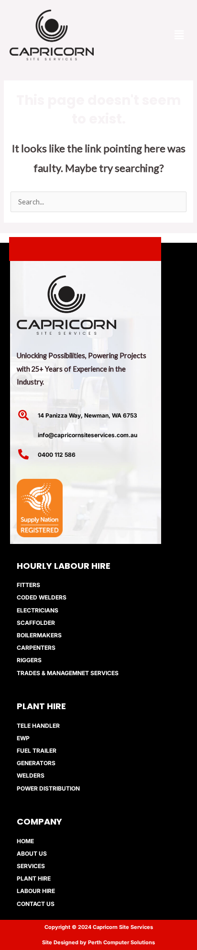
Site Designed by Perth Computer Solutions (98, 942)
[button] (179, 35)
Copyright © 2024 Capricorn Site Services (98, 927)
